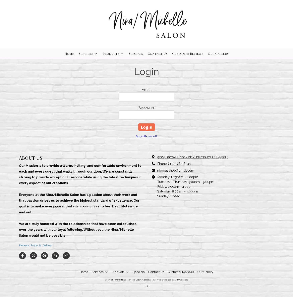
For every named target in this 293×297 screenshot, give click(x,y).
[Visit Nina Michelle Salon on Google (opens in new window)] (44, 255)
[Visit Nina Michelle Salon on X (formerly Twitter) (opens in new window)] (33, 255)
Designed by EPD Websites (175, 280)
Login (146, 286)
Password (147, 107)
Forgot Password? (146, 136)
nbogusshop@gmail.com (175, 170)
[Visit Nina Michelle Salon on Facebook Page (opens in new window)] (22, 255)
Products (35, 245)
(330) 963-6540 (179, 164)
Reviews (24, 245)
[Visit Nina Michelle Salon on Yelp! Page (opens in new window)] (55, 255)
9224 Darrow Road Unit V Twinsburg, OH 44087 (192, 157)
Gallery (47, 245)
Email (147, 89)
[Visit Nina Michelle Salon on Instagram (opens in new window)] (66, 255)
